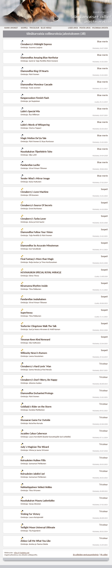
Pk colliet (104, 555)
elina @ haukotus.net (21, 553)
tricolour (34, 28)
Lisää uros (73, 28)
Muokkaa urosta (100, 28)
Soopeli (24, 28)
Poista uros (84, 28)
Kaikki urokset (11, 28)
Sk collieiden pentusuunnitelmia (86, 555)
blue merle (46, 28)
